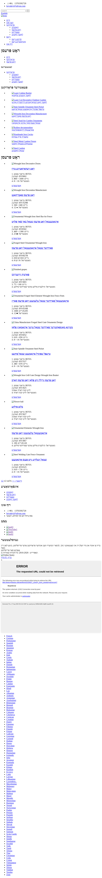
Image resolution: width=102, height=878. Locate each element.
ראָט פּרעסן (16, 30)
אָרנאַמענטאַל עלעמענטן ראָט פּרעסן (29, 433)
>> (13, 481)
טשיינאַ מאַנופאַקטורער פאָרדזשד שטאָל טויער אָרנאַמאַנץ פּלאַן (42, 327)
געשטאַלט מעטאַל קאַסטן (22, 144)
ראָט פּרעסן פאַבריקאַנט (21, 116)
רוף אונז (9, 44)
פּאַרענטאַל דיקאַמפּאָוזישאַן (23, 130)
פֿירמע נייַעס (16, 39)
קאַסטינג (15, 27)
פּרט (13, 185)
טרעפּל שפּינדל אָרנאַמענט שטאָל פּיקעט (28, 109)
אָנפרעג (18, 185)
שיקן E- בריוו (6, 557)
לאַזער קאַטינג (17, 34)
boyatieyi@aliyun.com (15, 513)
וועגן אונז (9, 22)
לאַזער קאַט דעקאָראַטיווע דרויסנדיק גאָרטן (29, 102)
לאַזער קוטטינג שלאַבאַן (21, 95)
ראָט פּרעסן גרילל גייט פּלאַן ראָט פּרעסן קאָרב (34, 380)
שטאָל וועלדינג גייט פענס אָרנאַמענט (29, 459)
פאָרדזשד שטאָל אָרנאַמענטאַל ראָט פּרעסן (32, 248)
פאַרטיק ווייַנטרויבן (20, 274)
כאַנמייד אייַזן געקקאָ (20, 137)
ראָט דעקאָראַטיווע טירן (23, 168)
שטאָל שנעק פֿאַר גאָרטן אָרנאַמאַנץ (26, 123)
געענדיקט (16, 32)
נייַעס (8, 37)
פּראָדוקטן (10, 25)
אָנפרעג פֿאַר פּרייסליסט (10, 550)
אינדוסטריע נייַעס (19, 42)
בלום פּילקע (17, 406)
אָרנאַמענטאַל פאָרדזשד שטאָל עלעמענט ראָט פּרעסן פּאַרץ (40, 301)
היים (8, 20)
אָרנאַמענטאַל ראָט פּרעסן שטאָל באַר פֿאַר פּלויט (35, 221)
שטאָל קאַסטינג (18, 150)
